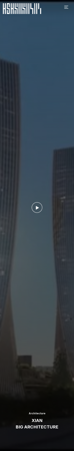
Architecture (37, 413)
